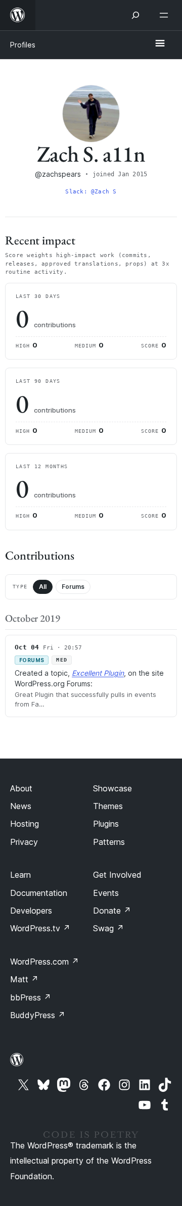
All (43, 586)
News (20, 806)
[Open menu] (166, 15)
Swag (108, 928)
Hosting (24, 824)
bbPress (30, 997)
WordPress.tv (40, 928)
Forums (73, 586)
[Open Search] (135, 15)
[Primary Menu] (160, 44)
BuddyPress (37, 1015)
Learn (20, 875)
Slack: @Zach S (90, 191)
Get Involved (117, 875)
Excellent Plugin (98, 673)
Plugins (106, 824)
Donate (112, 911)
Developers (31, 911)
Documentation (38, 893)
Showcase (112, 788)
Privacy (24, 842)
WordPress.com (44, 962)
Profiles (22, 44)
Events (106, 893)
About (21, 788)
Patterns (109, 842)
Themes (108, 806)
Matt (24, 979)
